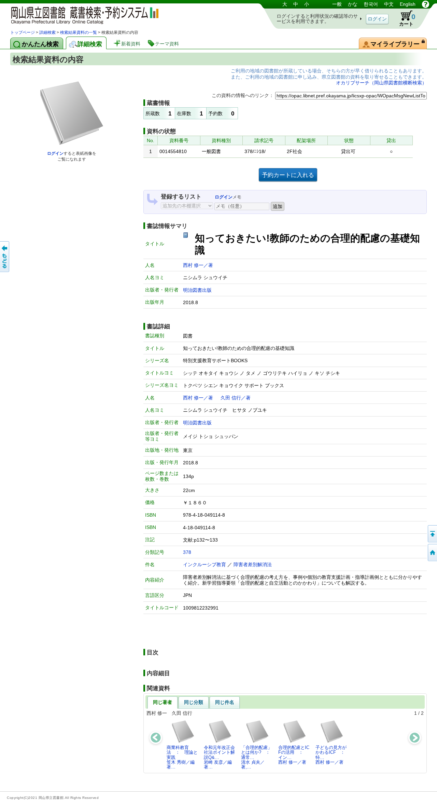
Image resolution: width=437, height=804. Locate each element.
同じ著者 (162, 702)
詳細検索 (47, 32)
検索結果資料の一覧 (78, 32)
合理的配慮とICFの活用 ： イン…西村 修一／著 (293, 755)
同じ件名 (224, 702)
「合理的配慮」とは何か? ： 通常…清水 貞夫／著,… (257, 757)
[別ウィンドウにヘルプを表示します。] (425, 4)
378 (187, 552)
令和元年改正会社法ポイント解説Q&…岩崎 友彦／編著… (219, 757)
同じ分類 (193, 702)
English (407, 4)
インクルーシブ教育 (204, 564)
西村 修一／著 (198, 265)
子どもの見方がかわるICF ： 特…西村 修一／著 (332, 755)
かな (352, 4)
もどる (5, 256)
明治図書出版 (197, 290)
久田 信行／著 (236, 397)
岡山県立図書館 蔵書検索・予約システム (82, 14)
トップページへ (432, 552)
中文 (389, 4)
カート (407, 20)
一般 (337, 4)
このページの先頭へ (432, 533)
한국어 (371, 4)
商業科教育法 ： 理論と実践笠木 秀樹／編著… (182, 757)
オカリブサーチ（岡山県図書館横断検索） (381, 82)
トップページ (22, 32)
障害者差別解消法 (253, 564)
